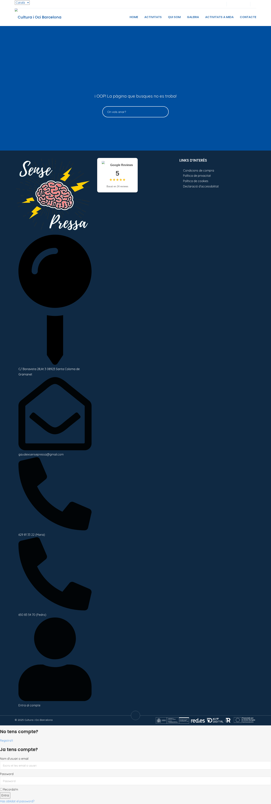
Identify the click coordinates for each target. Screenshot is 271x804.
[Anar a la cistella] (244, 4)
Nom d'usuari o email (14, 758)
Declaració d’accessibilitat (201, 186)
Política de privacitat (197, 175)
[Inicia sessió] (232, 4)
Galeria (193, 17)
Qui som (174, 17)
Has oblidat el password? (17, 801)
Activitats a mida (219, 17)
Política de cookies (195, 181)
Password (6, 774)
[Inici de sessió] (238, 4)
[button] (255, 4)
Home (134, 17)
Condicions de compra (198, 170)
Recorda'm (10, 789)
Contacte (248, 17)
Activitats (153, 17)
